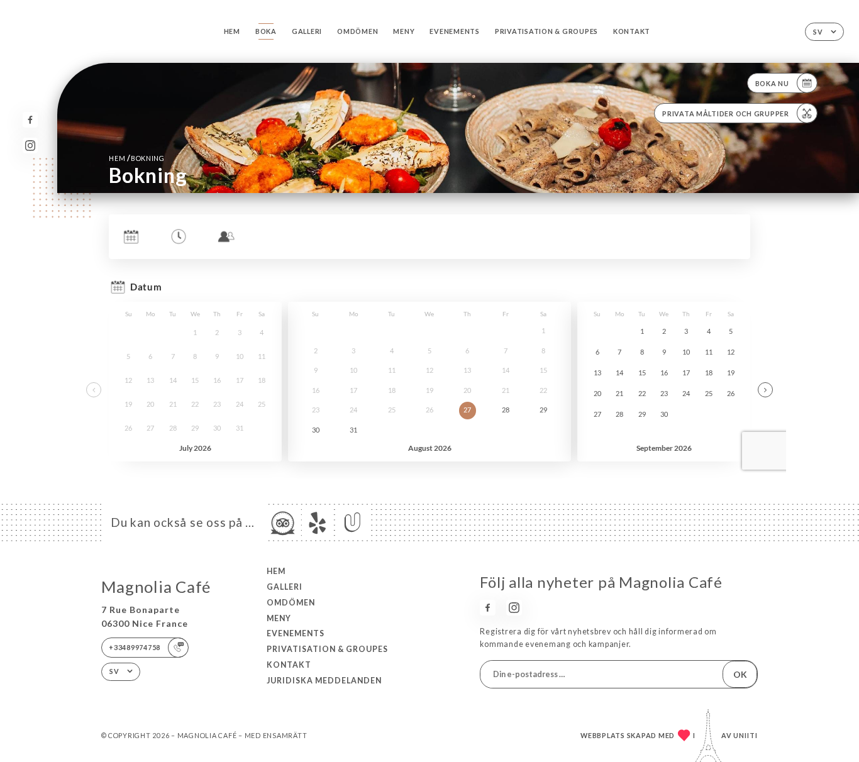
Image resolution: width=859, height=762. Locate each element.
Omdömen (357, 31)
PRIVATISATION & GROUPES (546, 31)
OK (740, 674)
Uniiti (745, 735)
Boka (266, 31)
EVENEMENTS (454, 31)
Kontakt (631, 31)
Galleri (307, 31)
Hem (232, 31)
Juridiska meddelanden (324, 680)
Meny (403, 31)
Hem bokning (137, 158)
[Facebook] (30, 120)
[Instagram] (30, 145)
